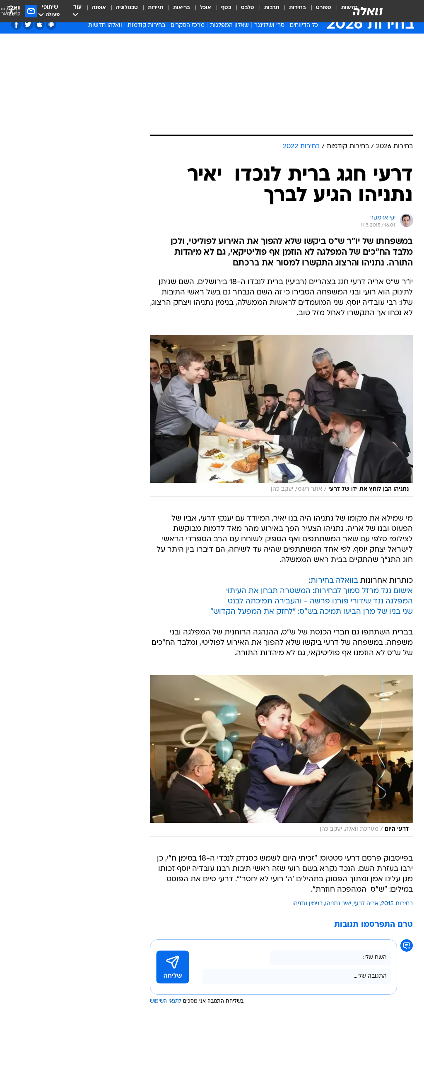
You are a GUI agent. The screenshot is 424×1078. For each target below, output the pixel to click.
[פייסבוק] (16, 24)
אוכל (205, 7)
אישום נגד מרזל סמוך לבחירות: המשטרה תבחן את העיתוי (319, 591)
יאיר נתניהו (338, 904)
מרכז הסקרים (188, 25)
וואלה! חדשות (105, 25)
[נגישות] (11, 11)
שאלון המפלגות (229, 25)
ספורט (323, 7)
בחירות (297, 7)
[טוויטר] (28, 24)
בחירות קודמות (146, 25)
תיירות (155, 7)
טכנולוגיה (127, 7)
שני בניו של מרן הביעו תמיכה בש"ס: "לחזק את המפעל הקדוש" (311, 612)
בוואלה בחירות (334, 581)
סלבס (247, 7)
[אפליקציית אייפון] (39, 24)
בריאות (181, 7)
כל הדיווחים (304, 25)
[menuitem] (318, 11)
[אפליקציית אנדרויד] (51, 24)
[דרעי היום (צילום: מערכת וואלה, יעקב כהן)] (281, 756)
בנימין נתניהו (307, 904)
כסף (226, 7)
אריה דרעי (366, 904)
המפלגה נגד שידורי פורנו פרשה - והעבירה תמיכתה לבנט (320, 601)
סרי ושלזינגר (269, 25)
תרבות (271, 7)
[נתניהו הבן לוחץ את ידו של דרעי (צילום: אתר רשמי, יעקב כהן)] (281, 416)
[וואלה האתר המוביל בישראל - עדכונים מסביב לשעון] (368, 11)
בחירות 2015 (397, 904)
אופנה (99, 7)
